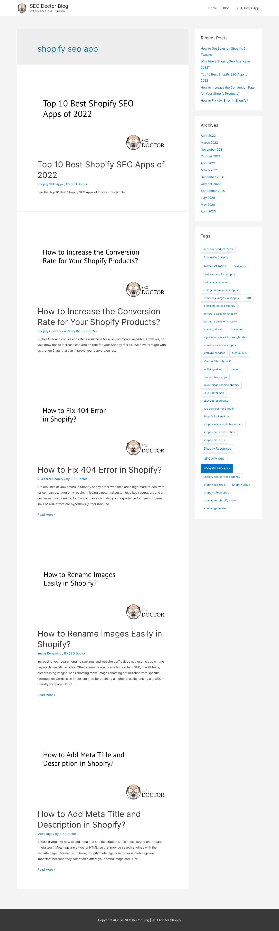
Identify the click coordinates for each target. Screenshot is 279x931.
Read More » (46, 515)
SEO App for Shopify (166, 920)
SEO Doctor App (247, 8)
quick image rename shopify (221, 385)
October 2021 (210, 156)
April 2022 (208, 136)
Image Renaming (49, 653)
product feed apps (215, 377)
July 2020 (208, 198)
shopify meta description (219, 432)
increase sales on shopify (219, 345)
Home (212, 8)
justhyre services (214, 352)
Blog (226, 8)
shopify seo (214, 458)
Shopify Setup (241, 484)
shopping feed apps (216, 492)
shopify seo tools (214, 484)
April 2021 (208, 163)
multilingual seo (213, 369)
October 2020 (211, 184)
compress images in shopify (221, 298)
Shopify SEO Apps (50, 184)
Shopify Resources (217, 448)
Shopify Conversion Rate (55, 331)
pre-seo (235, 369)
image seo (236, 329)
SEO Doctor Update (215, 400)
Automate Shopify (216, 257)
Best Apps (240, 266)
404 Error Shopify (50, 479)
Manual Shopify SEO (217, 361)
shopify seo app (217, 468)
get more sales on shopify (220, 321)
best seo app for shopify (219, 274)
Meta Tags (44, 834)
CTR (248, 298)
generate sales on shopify (220, 313)
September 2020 (213, 191)
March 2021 (209, 170)
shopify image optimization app (223, 424)
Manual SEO (239, 352)
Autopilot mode (215, 266)
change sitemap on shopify (220, 290)
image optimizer (213, 329)
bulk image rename (215, 282)
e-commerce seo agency (219, 305)
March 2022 (209, 142)
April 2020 (208, 211)
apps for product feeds (218, 249)
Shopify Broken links (216, 416)
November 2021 (212, 149)
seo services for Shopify (218, 408)
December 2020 (212, 177)
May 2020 (208, 205)
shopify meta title (214, 440)
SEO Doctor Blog (49, 6)
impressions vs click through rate (224, 337)
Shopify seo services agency (221, 476)
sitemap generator (215, 508)
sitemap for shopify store (219, 500)
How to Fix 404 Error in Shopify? (99, 470)
